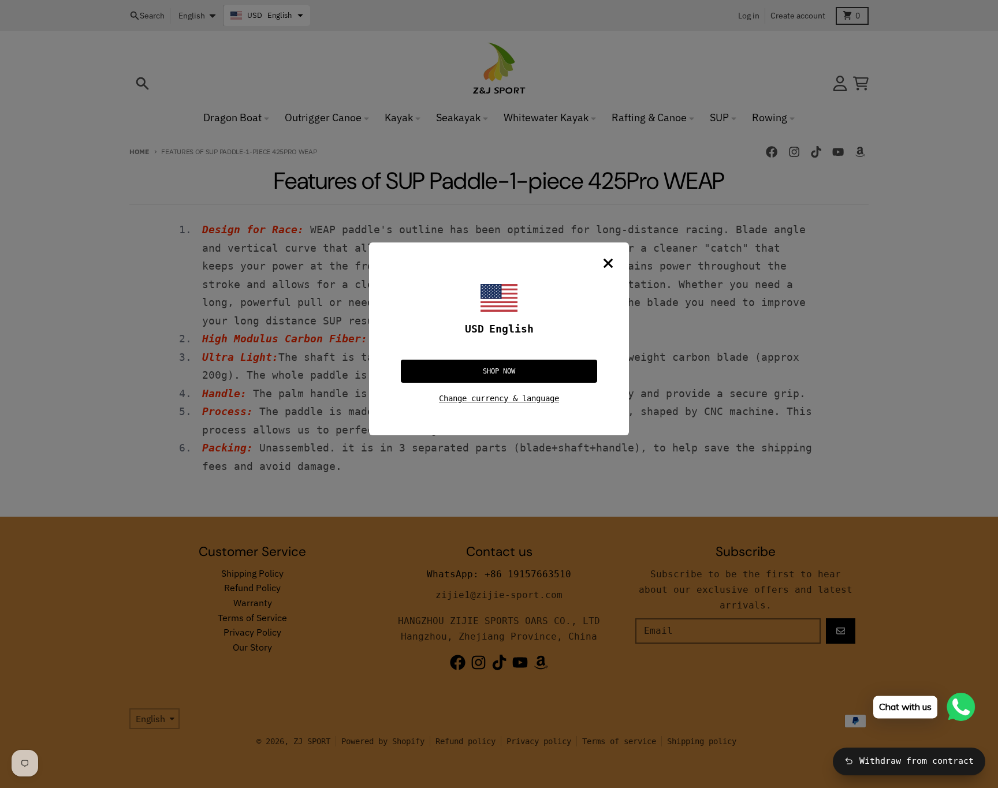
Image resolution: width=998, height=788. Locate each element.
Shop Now (499, 371)
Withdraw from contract (916, 761)
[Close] (608, 263)
